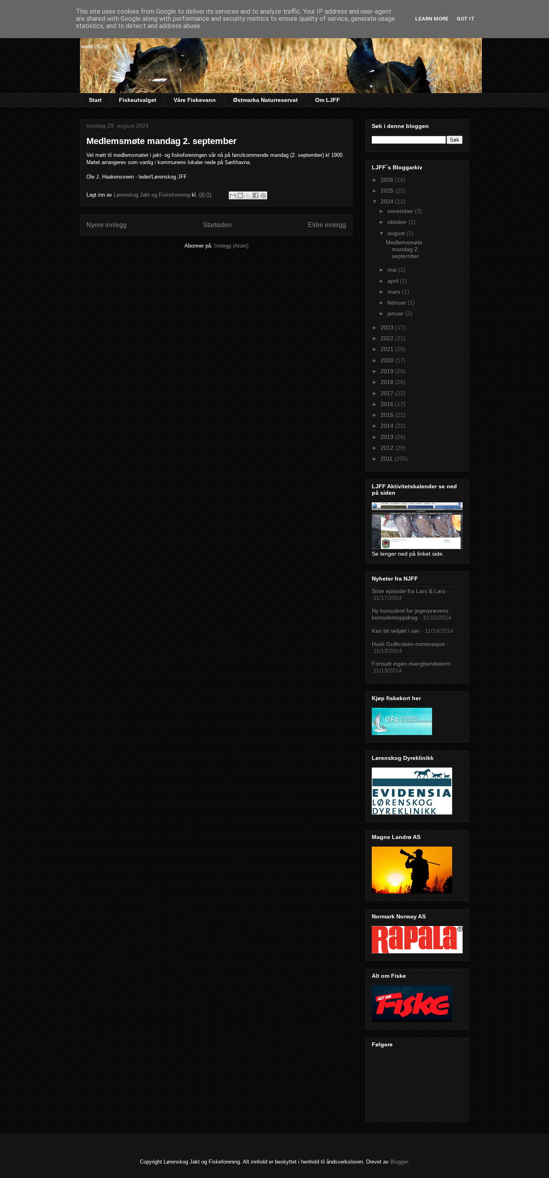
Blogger (399, 1162)
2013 (388, 437)
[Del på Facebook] (256, 195)
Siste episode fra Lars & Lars (408, 591)
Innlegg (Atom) (231, 246)
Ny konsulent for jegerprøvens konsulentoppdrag (410, 614)
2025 (388, 190)
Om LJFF (327, 100)
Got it (466, 19)
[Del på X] (248, 195)
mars (394, 291)
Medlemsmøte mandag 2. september (161, 141)
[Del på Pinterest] (263, 195)
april (393, 281)
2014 (388, 425)
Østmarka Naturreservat (265, 100)
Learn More (432, 19)
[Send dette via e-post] (233, 195)
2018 (388, 382)
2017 (388, 393)
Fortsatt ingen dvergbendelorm (411, 663)
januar (396, 313)
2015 (388, 415)
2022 (388, 338)
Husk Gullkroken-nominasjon (408, 644)
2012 (388, 448)
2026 (388, 180)
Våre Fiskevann (195, 100)
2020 (388, 360)
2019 (388, 371)
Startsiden (217, 224)
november (401, 211)
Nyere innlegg (106, 224)
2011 (387, 458)
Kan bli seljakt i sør (396, 631)
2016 (388, 404)
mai (392, 269)
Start (95, 100)
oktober (397, 222)
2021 (388, 349)
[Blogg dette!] (240, 195)
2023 (388, 327)
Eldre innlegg (327, 224)
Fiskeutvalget (137, 100)
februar (397, 302)
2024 (388, 201)
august (396, 233)
